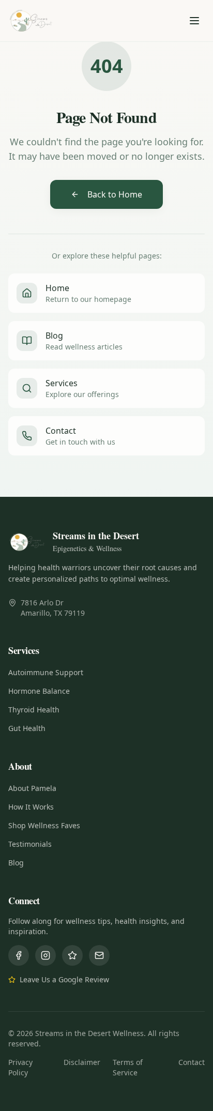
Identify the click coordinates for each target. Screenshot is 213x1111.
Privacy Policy (20, 1067)
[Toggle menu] (194, 20)
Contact (191, 1062)
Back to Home (114, 194)
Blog (16, 863)
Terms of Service (128, 1067)
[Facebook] (18, 955)
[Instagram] (45, 955)
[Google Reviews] (72, 955)
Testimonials (30, 844)
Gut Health (26, 728)
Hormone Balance (39, 691)
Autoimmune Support (45, 672)
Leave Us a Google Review (64, 979)
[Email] (99, 955)
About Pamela (32, 788)
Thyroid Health (33, 709)
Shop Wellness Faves (44, 825)
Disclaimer (82, 1062)
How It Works (31, 807)
